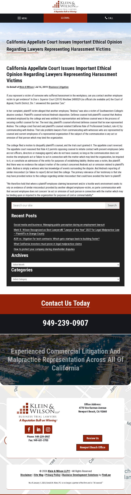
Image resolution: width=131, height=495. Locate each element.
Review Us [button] (93, 438)
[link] (65, 7)
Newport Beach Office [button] (92, 447)
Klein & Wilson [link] (26, 87)
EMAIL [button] (67, 18)
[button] (22, 17)
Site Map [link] (38, 474)
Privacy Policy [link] (52, 474)
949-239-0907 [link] (65, 323)
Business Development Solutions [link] (80, 474)
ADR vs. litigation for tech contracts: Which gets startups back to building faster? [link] (57, 238)
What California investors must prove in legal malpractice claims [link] (48, 243)
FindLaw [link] (106, 474)
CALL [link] (110, 18)
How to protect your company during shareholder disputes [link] (44, 249)
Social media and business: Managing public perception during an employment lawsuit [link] (59, 224)
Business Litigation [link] (59, 87)
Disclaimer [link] (26, 474)
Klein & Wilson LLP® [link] (59, 471)
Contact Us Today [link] (65, 303)
